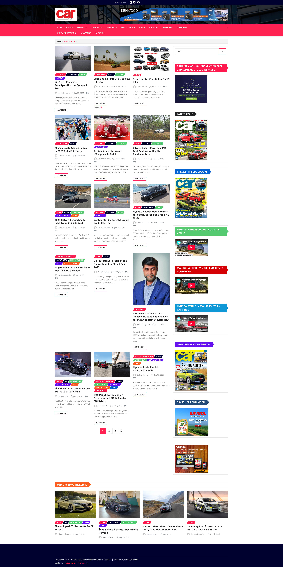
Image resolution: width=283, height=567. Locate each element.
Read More (61, 110)
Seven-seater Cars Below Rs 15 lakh (151, 80)
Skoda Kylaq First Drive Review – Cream (112, 80)
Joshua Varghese (143, 324)
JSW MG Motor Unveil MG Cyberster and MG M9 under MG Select (110, 398)
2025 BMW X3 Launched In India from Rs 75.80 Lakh (70, 221)
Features (111, 27)
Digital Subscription (67, 33)
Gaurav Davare (65, 155)
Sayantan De (142, 87)
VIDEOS (142, 27)
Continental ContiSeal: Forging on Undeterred (111, 221)
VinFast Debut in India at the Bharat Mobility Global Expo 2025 (110, 263)
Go (223, 51)
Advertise (86, 33)
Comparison (96, 27)
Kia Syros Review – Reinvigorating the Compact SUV (71, 85)
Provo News (70, 563)
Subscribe (182, 27)
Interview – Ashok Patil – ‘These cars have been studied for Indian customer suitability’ (151, 316)
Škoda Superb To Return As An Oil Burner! (74, 528)
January (73, 41)
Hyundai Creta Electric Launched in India (146, 369)
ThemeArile (82, 563)
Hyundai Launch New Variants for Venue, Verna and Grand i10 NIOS (151, 214)
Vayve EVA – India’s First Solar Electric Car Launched (72, 269)
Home (59, 27)
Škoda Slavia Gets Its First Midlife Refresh (118, 531)
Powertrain (127, 27)
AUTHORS (153, 27)
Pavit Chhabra (64, 93)
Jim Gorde (101, 86)
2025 (66, 41)
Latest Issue (167, 27)
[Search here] (227, 27)
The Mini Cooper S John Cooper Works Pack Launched (72, 390)
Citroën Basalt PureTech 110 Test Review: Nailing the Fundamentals (149, 151)
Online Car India (104, 159)
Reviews (81, 27)
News (69, 27)
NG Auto (99, 33)
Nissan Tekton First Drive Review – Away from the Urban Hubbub (163, 528)
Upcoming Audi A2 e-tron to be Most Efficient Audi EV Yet (205, 528)
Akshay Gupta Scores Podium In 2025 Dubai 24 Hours (71, 149)
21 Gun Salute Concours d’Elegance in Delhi (107, 152)
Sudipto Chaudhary (198, 534)
